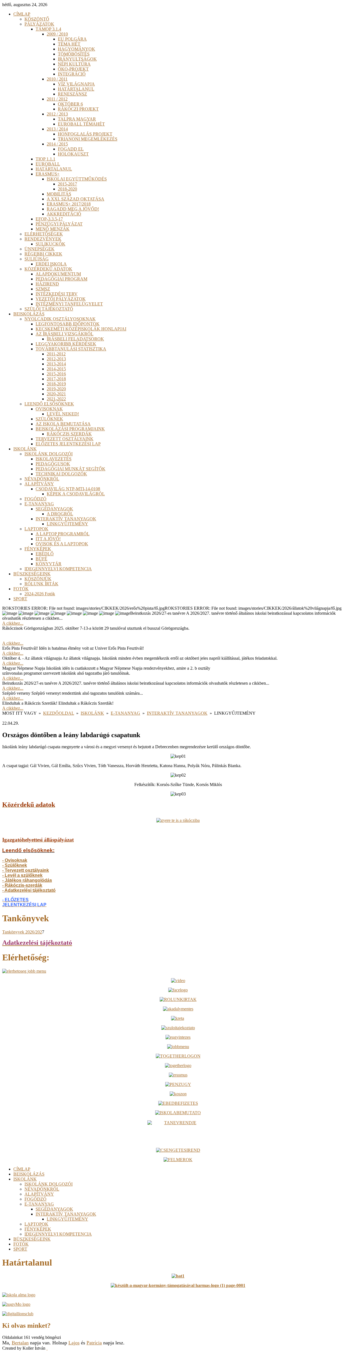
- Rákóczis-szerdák (22, 885)
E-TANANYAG (125, 713)
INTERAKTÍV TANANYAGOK (177, 713)
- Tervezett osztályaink (25, 870)
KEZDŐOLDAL (58, 713)
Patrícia (94, 1343)
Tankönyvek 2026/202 (22, 932)
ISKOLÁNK (92, 713)
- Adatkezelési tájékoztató (29, 890)
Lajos (74, 1343)
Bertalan (20, 1343)
